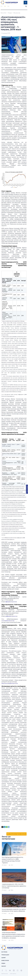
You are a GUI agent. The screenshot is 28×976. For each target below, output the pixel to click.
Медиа (10, 13)
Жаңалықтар (16, 13)
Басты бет (3, 13)
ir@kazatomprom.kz (11, 601)
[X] (2, 827)
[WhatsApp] (6, 827)
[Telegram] (9, 827)
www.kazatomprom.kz (7, 620)
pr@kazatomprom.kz (11, 616)
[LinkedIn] (4, 827)
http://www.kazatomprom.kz (9, 683)
